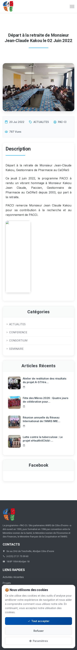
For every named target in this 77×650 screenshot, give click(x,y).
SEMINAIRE (16, 348)
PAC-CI (62, 121)
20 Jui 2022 (16, 121)
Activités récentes (13, 577)
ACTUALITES (41, 121)
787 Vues (15, 131)
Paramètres (40, 640)
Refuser (38, 630)
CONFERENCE (18, 332)
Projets (7, 582)
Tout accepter (40, 621)
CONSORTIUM (18, 340)
